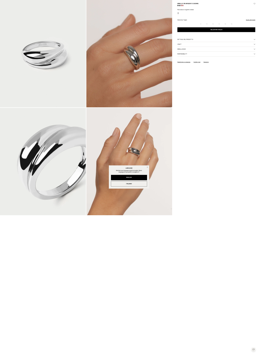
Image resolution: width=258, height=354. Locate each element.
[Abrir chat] (253, 349)
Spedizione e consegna (183, 62)
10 (206, 24)
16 (225, 24)
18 (231, 24)
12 (213, 24)
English (129, 177)
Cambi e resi (197, 62)
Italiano (129, 183)
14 (219, 24)
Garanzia (206, 62)
